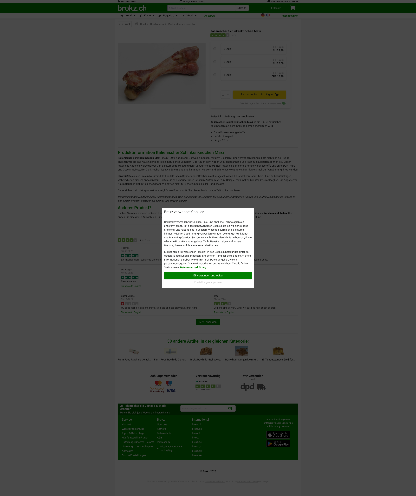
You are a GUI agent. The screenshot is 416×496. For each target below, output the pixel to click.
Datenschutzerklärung (193, 267)
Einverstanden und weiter (208, 275)
